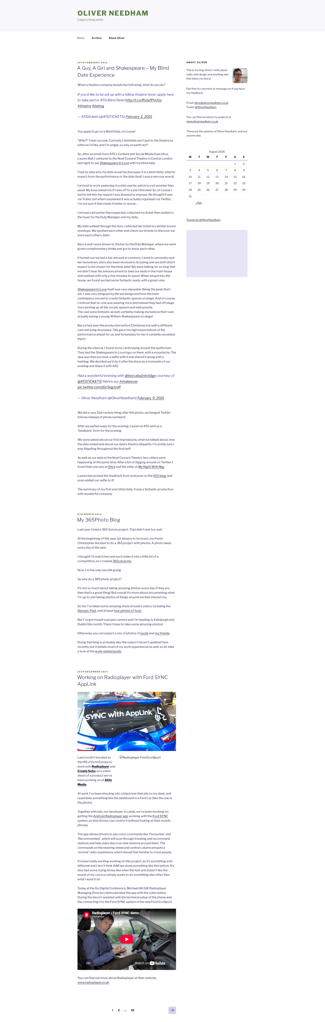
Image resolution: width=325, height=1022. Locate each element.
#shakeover (128, 381)
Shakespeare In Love (114, 163)
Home (80, 37)
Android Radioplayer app (110, 816)
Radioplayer (100, 766)
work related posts (108, 651)
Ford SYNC (160, 816)
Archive (97, 37)
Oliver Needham (113, 13)
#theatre (84, 106)
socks (144, 633)
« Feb (199, 202)
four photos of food (127, 610)
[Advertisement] (217, 253)
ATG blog (159, 476)
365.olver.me (122, 561)
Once (111, 467)
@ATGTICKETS (89, 381)
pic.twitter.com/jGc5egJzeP (99, 387)
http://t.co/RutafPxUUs (143, 100)
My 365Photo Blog (98, 520)
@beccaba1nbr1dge (140, 376)
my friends (162, 633)
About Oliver (117, 37)
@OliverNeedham (205, 107)
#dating (98, 106)
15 (133, 1010)
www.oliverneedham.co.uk (202, 121)
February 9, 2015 (150, 398)
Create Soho (86, 771)
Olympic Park (86, 610)
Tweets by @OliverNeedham (203, 219)
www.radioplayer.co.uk (93, 982)
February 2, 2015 (139, 117)
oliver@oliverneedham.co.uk (211, 102)
